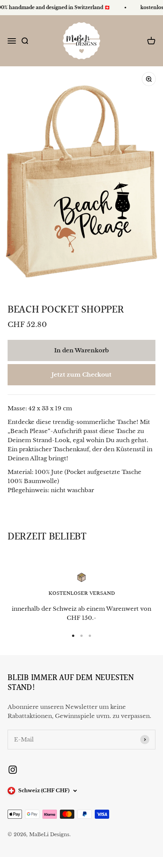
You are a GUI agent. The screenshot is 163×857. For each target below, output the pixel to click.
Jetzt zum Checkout (81, 374)
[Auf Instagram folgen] (13, 770)
